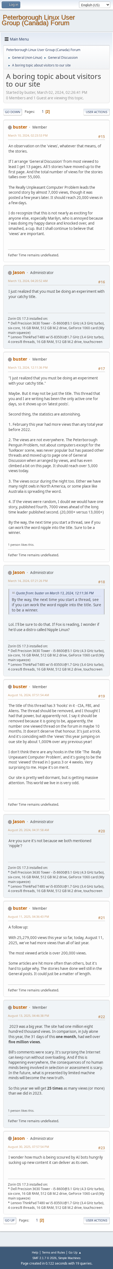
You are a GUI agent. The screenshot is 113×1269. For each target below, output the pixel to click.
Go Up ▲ (75, 1252)
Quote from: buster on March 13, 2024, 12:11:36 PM (55, 593)
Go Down (12, 112)
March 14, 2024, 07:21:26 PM (28, 581)
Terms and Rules (53, 1252)
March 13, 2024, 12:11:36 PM (28, 367)
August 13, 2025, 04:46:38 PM (28, 1015)
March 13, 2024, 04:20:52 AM (28, 281)
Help (35, 1252)
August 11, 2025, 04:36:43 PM (28, 916)
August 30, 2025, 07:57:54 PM (28, 1147)
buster (20, 127)
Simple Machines (69, 1258)
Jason (19, 272)
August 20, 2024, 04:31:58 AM (28, 830)
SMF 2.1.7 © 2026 (44, 1258)
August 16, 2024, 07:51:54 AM (28, 695)
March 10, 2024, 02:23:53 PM (28, 135)
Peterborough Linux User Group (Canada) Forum (38, 20)
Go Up (10, 1220)
